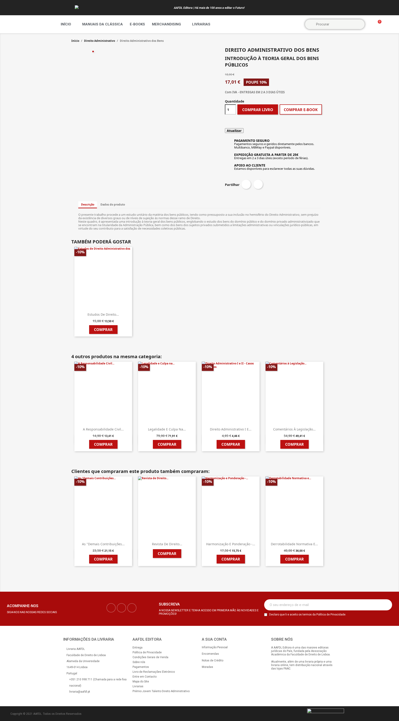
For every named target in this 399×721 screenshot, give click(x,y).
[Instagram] (121, 607)
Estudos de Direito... (103, 314)
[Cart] (377, 24)
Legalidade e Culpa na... (167, 429)
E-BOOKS (137, 24)
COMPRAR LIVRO (257, 109)
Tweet (258, 184)
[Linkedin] (131, 607)
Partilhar (246, 184)
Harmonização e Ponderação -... (230, 544)
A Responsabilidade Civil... (103, 429)
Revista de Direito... (167, 544)
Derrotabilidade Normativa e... (294, 544)
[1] (386, 604)
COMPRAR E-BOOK (301, 109)
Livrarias (201, 24)
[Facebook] (111, 607)
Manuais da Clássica (102, 24)
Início (66, 24)
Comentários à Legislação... (294, 429)
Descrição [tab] (87, 204)
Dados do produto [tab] (112, 204)
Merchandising (166, 24)
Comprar (103, 329)
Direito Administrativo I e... (230, 429)
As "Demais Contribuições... (103, 544)
